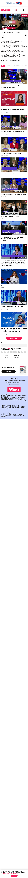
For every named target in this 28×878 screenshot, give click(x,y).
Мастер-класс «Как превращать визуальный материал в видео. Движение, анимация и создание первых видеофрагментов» (14, 98)
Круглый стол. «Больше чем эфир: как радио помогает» (14, 185)
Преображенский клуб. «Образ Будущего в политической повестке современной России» (14, 228)
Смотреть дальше (14, 338)
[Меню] (25, 10)
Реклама (16, 378)
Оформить (8, 371)
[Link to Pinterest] (25, 352)
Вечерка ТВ (16, 355)
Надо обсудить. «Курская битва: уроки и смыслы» (14, 297)
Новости (6, 355)
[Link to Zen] (11, 352)
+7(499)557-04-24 (16, 414)
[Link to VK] (5, 352)
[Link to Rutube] (22, 352)
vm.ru (10, 412)
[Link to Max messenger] (2, 352)
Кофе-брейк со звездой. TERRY (14, 207)
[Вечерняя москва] (14, 389)
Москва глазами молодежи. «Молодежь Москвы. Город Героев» (14, 76)
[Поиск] (20, 10)
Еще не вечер (16, 65)
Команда (14, 382)
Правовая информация (14, 384)
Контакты (19, 382)
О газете (11, 378)
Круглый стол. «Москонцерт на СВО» (14, 144)
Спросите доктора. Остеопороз (14, 276)
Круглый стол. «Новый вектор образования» (14, 164)
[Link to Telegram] (16, 352)
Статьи (6, 357)
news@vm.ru (3, 416)
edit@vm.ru (7, 415)
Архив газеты (16, 357)
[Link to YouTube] (14, 352)
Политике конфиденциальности (10, 873)
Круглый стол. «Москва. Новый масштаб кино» (14, 122)
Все (3, 65)
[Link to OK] (8, 352)
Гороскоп (8, 65)
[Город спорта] (16, 10)
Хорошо (14, 875)
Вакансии (8, 382)
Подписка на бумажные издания (10, 380)
